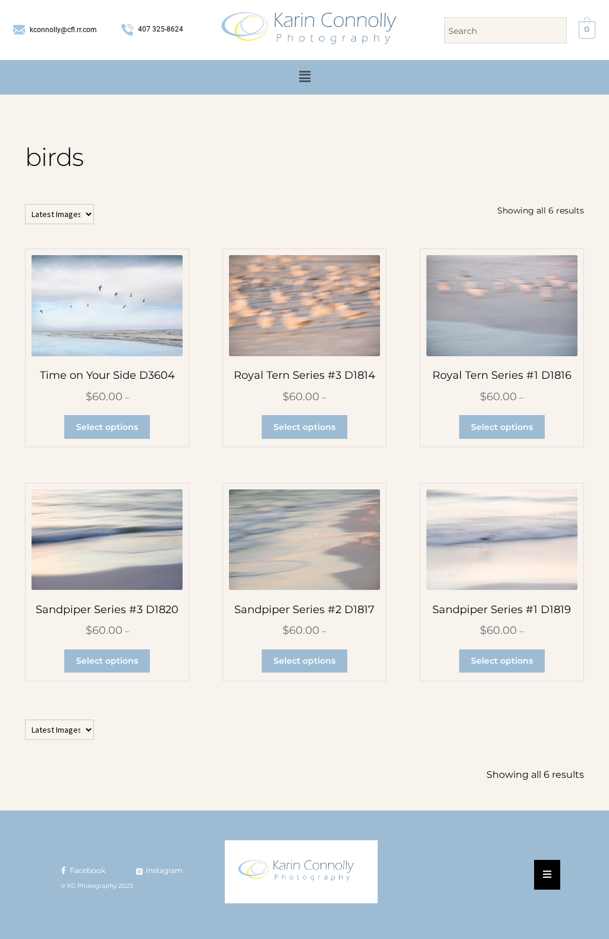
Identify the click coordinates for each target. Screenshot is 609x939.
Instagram (163, 870)
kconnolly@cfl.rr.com (62, 30)
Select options (107, 427)
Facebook (86, 870)
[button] (304, 77)
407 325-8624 (159, 29)
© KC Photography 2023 (97, 886)
